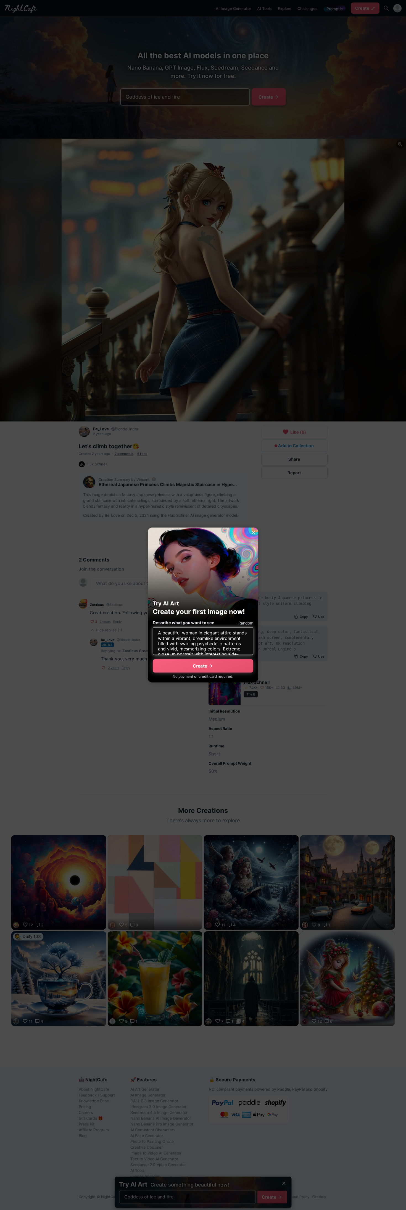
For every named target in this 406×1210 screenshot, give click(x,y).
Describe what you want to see (183, 622)
